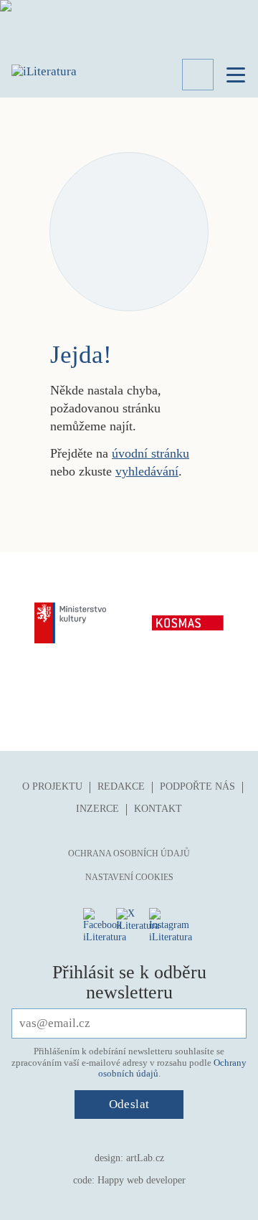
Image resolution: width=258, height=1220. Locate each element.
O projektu (52, 786)
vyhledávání (146, 471)
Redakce (121, 786)
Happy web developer (141, 1180)
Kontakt (158, 808)
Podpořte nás (197, 786)
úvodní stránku (150, 453)
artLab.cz (145, 1158)
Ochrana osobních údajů (129, 853)
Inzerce (97, 808)
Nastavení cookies (129, 877)
